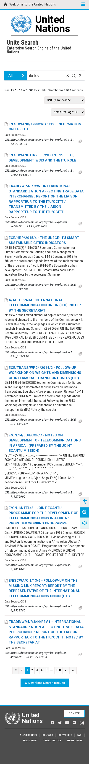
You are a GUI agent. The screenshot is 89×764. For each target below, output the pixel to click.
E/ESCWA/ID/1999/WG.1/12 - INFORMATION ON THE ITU (45, 126)
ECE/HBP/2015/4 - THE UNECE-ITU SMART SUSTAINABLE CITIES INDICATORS (44, 240)
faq (79, 735)
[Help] (80, 75)
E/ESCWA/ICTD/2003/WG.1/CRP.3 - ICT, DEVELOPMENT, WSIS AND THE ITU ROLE (42, 157)
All (10, 75)
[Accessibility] (84, 502)
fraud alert (30, 740)
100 (58, 670)
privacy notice (52, 740)
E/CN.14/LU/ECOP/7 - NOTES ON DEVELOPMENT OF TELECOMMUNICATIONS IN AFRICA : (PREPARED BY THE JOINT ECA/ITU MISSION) (45, 443)
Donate (74, 713)
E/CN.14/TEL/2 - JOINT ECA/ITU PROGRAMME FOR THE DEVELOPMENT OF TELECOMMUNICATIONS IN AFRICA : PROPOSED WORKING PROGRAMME (43, 516)
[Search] (74, 75)
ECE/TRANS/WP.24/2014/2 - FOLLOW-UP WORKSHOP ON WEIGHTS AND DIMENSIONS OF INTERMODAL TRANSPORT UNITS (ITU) (45, 373)
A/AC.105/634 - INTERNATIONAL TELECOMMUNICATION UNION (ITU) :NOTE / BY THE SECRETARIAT (45, 305)
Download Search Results (46, 683)
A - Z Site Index (28, 735)
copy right (65, 735)
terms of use (74, 740)
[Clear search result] (67, 75)
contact (47, 735)
